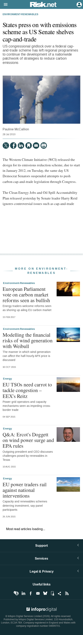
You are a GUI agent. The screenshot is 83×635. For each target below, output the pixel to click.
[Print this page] (43, 145)
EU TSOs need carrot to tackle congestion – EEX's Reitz (27, 390)
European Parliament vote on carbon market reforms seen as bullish (26, 294)
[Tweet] (6, 145)
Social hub (59, 593)
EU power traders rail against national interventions (25, 489)
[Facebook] (13, 145)
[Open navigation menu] (4, 4)
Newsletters (37, 593)
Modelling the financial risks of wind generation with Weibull (28, 340)
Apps (52, 593)
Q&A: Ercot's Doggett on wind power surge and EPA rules (28, 439)
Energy (7, 379)
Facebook (30, 593)
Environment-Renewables (20, 14)
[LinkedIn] (21, 145)
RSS (66, 593)
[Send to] (36, 145)
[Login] (78, 4)
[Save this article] (28, 145)
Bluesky (45, 593)
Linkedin (23, 593)
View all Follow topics (16, 593)
